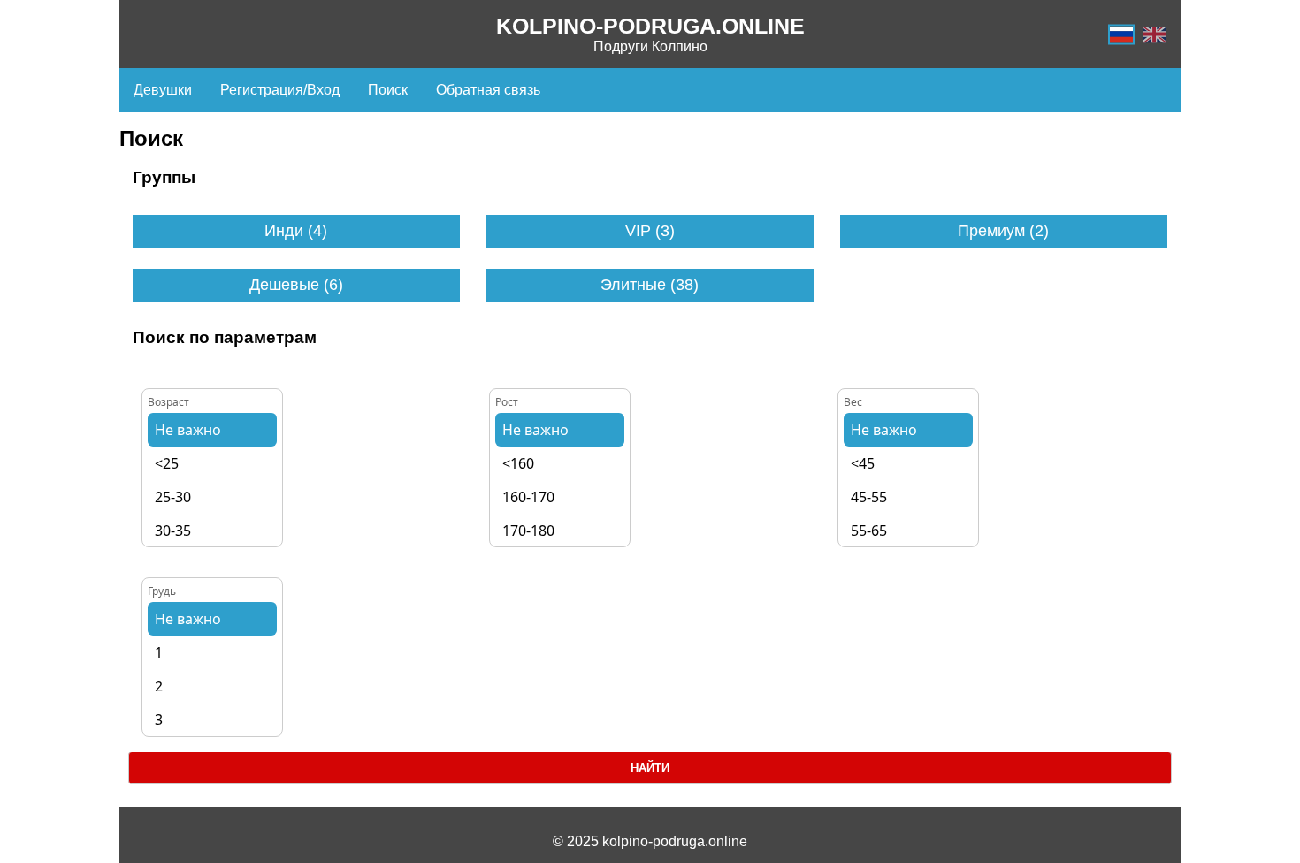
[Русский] (1121, 34)
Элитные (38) (649, 285)
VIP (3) (650, 231)
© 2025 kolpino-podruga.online (650, 841)
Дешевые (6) (296, 285)
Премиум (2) (1003, 231)
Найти (650, 768)
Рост (506, 401)
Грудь (162, 591)
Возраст (168, 401)
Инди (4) (295, 231)
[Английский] (1154, 34)
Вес (853, 401)
